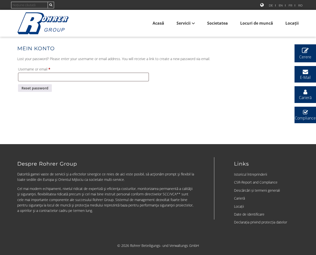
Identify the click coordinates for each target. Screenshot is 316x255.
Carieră (239, 198)
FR (290, 5)
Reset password (34, 88)
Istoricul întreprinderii (250, 174)
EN (281, 5)
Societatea (217, 23)
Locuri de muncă (256, 23)
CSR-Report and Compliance (255, 182)
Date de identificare (249, 214)
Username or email (41, 69)
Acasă (158, 23)
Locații (292, 23)
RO (300, 5)
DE (271, 5)
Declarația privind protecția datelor (260, 222)
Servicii (184, 23)
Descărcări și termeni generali (257, 190)
